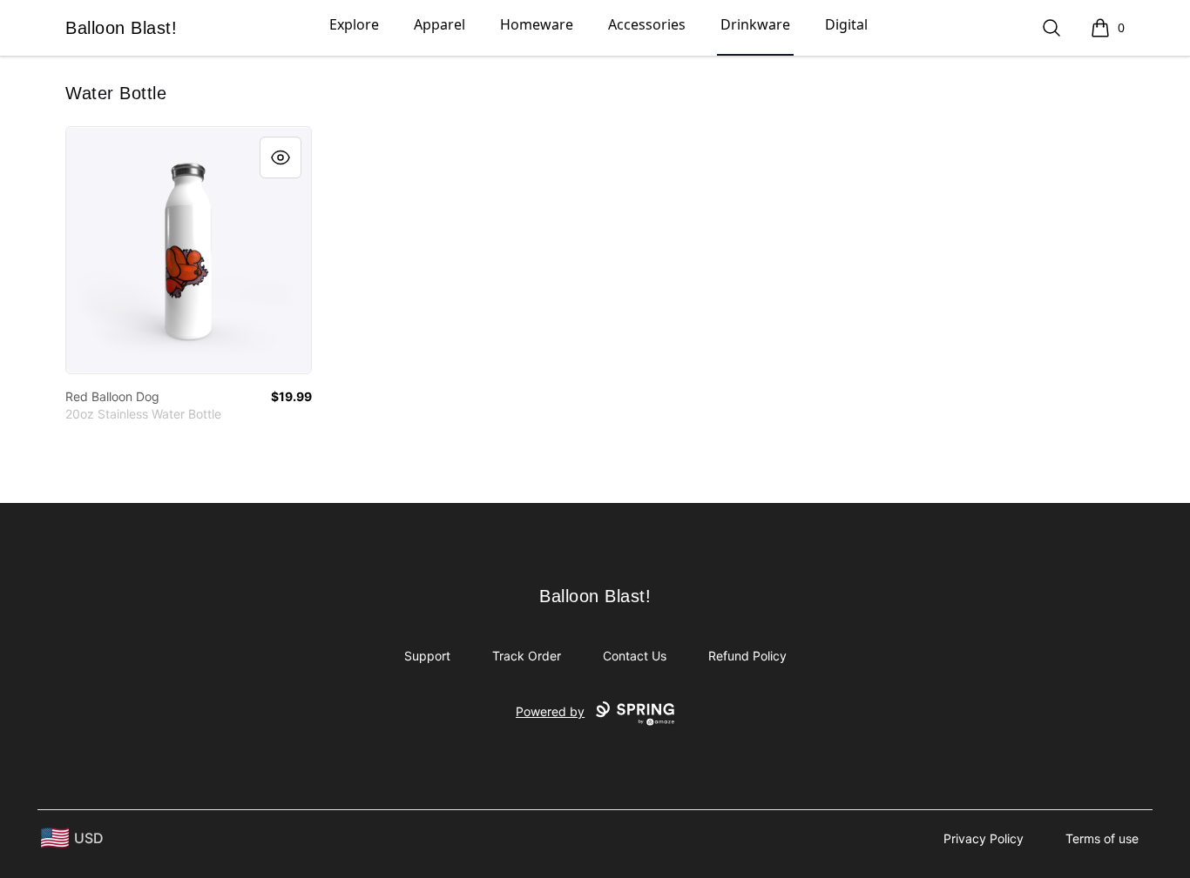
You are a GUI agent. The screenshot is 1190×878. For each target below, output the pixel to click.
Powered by (550, 711)
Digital (846, 24)
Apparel (439, 24)
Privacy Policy (983, 838)
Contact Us (634, 655)
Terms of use (1102, 838)
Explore (354, 24)
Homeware (536, 24)
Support (427, 655)
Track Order (526, 655)
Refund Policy (747, 655)
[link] (188, 250)
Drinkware (755, 24)
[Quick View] (280, 157)
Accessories (647, 24)
